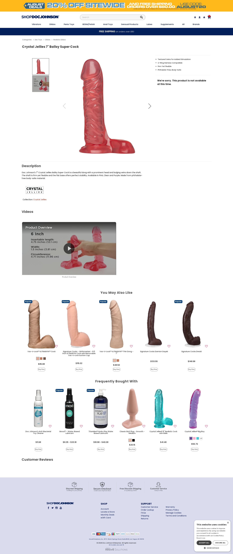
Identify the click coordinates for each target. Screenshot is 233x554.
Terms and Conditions (176, 515)
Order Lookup (147, 510)
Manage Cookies (173, 512)
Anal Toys (108, 24)
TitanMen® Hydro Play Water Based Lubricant (101, 432)
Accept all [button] (204, 543)
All (183, 24)
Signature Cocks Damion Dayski (154, 351)
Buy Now (41, 369)
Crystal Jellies (39, 199)
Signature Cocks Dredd (191, 351)
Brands (196, 24)
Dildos (52, 24)
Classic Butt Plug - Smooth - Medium (132, 432)
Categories (27, 40)
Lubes (149, 24)
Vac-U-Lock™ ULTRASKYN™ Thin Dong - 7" (116, 352)
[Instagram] (57, 508)
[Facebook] (48, 508)
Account (105, 509)
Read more (201, 538)
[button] (149, 106)
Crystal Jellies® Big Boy (194, 431)
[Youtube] (61, 508)
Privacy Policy (172, 510)
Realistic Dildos (59, 40)
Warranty (170, 507)
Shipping (145, 515)
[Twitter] (52, 508)
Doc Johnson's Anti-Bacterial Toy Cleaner (38, 432)
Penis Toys (69, 24)
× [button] (228, 523)
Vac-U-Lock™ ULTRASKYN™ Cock (41, 351)
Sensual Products (129, 24)
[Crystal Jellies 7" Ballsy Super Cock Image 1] (107, 106)
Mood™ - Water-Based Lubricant (69, 432)
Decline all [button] (220, 543)
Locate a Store (108, 511)
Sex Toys (38, 40)
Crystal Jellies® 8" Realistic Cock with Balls (163, 432)
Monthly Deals (107, 514)
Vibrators (36, 24)
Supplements (167, 24)
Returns (144, 518)
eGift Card (106, 517)
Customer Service (149, 507)
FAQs (143, 512)
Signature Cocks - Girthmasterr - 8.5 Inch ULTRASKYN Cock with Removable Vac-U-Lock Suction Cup (79, 353)
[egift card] (195, 17)
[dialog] (212, 536)
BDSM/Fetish (89, 24)
